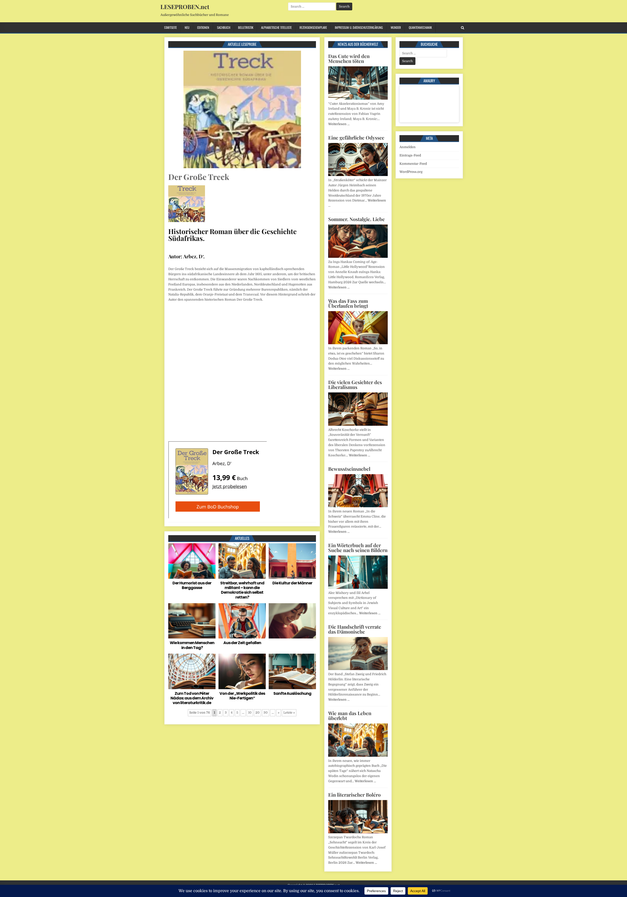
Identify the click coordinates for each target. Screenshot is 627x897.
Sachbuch (223, 27)
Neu (187, 27)
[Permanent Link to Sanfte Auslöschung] (292, 671)
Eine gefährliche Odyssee (356, 137)
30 (266, 712)
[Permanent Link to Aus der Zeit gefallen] (242, 621)
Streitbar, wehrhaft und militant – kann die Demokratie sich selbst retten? (242, 590)
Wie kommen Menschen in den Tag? (192, 645)
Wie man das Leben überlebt (349, 715)
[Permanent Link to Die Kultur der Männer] (292, 561)
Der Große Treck (198, 176)
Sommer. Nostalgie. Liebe (356, 219)
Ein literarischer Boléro (354, 794)
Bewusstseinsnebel (349, 468)
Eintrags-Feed (410, 155)
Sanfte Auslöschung (292, 693)
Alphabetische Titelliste (276, 27)
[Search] (462, 27)
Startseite (170, 27)
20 (257, 712)
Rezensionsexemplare (313, 27)
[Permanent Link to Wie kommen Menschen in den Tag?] (192, 621)
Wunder (396, 27)
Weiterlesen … (339, 124)
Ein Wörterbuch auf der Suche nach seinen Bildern (357, 547)
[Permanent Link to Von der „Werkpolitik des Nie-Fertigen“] (242, 671)
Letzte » (289, 712)
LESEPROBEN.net (184, 7)
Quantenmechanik (420, 27)
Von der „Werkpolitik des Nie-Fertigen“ (242, 696)
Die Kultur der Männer (292, 583)
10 (250, 712)
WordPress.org (410, 172)
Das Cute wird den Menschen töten (349, 58)
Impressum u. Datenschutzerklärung (359, 27)
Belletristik (245, 27)
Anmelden (407, 147)
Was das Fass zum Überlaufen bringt (348, 303)
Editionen (203, 27)
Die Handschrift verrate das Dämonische (354, 629)
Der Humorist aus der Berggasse (191, 585)
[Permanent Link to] (292, 621)
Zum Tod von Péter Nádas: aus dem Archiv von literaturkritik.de (191, 698)
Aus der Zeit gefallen (242, 643)
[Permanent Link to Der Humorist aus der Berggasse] (192, 561)
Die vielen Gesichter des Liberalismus (355, 384)
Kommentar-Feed (413, 163)
